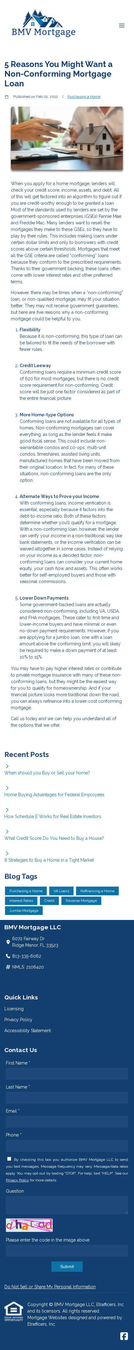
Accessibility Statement (27, 1030)
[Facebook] (124, 1336)
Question (15, 1191)
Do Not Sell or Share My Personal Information (50, 1286)
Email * (13, 1110)
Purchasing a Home (84, 96)
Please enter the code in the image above (47, 1240)
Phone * (14, 1134)
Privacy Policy (18, 1019)
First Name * (18, 1062)
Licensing (14, 1008)
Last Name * (18, 1086)
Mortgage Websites (47, 1317)
